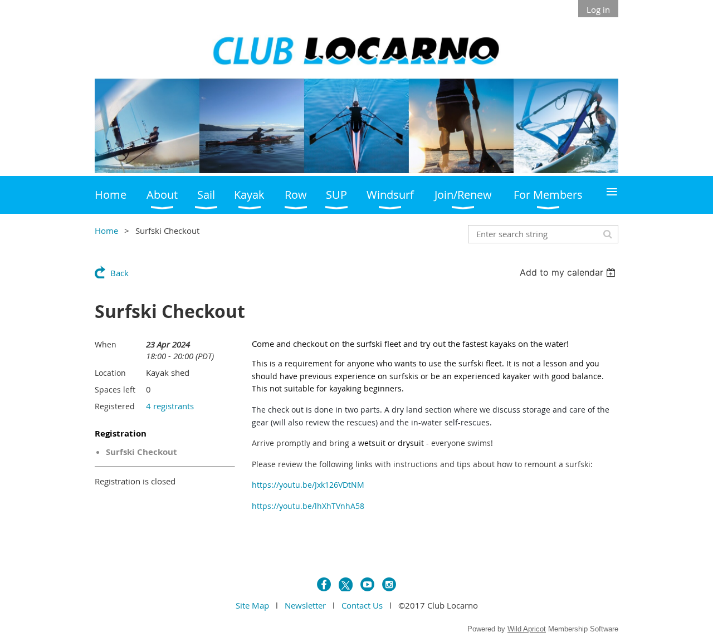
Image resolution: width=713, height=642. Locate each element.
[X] (346, 584)
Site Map (252, 605)
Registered (115, 406)
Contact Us (362, 605)
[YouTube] (367, 584)
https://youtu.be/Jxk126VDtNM (308, 484)
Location (110, 372)
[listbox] (569, 272)
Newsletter (305, 605)
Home (106, 230)
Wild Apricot (526, 629)
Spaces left (115, 389)
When (105, 344)
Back (119, 272)
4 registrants (170, 405)
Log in (598, 9)
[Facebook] (324, 584)
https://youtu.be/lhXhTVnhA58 (308, 506)
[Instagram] (389, 584)
